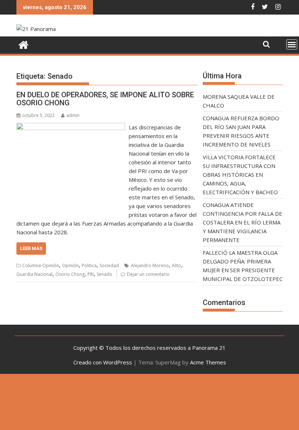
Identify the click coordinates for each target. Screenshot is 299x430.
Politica (89, 265)
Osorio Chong (70, 274)
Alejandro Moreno (150, 265)
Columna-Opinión (40, 265)
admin (72, 115)
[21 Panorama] (23, 44)
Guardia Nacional (34, 274)
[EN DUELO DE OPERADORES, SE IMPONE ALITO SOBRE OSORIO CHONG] (70, 127)
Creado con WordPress (102, 362)
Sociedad (109, 265)
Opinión (70, 265)
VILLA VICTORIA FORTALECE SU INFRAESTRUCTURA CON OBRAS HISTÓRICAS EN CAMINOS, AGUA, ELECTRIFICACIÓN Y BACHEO (240, 174)
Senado (104, 274)
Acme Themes (208, 362)
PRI (91, 274)
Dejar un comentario (148, 274)
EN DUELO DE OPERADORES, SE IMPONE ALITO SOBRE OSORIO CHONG (105, 98)
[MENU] (291, 44)
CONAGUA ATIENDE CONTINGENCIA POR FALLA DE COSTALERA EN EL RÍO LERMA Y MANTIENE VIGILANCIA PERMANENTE (242, 222)
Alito (176, 265)
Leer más (31, 248)
